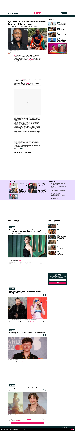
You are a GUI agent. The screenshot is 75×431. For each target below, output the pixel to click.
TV (57, 240)
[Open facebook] (8, 13)
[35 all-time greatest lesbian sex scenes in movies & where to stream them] (52, 236)
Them (20, 260)
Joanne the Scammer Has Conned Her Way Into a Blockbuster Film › (58, 187)
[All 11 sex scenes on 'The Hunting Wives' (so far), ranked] (52, 242)
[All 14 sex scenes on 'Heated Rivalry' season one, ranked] (52, 225)
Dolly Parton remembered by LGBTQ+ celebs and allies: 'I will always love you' (23, 191)
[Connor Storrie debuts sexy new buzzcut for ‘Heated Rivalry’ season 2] (13, 196)
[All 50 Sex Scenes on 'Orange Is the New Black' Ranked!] (52, 247)
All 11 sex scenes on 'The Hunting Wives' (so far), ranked (61, 243)
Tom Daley (21, 361)
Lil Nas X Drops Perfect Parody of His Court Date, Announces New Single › (58, 184)
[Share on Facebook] (17, 148)
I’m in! (58, 282)
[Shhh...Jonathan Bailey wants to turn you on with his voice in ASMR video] (32, 190)
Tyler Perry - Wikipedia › (54, 198)
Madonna (38, 321)
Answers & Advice (25, 15)
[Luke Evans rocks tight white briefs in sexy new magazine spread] (52, 23)
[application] (57, 48)
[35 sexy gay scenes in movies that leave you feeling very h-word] (52, 252)
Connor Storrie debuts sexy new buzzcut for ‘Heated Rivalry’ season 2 (23, 196)
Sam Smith (32, 321)
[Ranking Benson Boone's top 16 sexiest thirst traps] (27, 402)
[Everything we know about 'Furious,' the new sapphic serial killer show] (52, 34)
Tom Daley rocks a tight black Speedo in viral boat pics (27, 333)
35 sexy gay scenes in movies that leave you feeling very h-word (60, 253)
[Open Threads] (13, 13)
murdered (28, 83)
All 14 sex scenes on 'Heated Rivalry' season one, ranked (61, 227)
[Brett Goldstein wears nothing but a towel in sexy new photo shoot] (13, 185)
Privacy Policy (17, 429)
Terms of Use (23, 429)
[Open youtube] (17, 13)
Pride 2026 (46, 15)
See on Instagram (17, 115)
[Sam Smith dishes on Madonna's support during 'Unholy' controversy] (27, 307)
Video (51, 15)
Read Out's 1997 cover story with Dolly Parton (61, 30)
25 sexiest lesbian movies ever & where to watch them (61, 232)
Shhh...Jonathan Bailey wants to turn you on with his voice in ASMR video (42, 191)
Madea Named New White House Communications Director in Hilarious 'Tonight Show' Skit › (58, 190)
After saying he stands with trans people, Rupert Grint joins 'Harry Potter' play (61, 40)
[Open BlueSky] (10, 13)
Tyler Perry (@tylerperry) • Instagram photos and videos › (58, 196)
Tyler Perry (15, 55)
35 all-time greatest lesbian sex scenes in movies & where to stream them (61, 237)
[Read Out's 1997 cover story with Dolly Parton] (52, 29)
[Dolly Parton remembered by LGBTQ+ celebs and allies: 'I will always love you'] (13, 190)
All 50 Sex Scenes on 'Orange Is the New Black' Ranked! (61, 248)
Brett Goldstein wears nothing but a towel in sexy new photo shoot (23, 184)
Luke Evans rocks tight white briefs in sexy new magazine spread (61, 24)
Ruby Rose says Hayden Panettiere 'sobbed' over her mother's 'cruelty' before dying (42, 185)
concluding (31, 59)
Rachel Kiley (12, 52)
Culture (33, 15)
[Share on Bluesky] (22, 148)
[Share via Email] (19, 148)
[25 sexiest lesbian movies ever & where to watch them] (52, 231)
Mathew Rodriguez (12, 233)
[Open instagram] (15, 13)
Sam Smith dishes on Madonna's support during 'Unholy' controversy (25, 292)
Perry (23, 79)
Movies (58, 235)
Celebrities (58, 22)
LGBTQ (39, 118)
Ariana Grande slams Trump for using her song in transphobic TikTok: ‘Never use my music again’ (25, 230)
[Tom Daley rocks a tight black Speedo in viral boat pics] (27, 347)
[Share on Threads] (21, 148)
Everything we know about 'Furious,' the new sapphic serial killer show (61, 35)
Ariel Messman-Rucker (13, 390)
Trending (39, 15)
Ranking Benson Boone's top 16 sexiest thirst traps (26, 388)
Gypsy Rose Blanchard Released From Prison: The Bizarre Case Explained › (57, 194)
